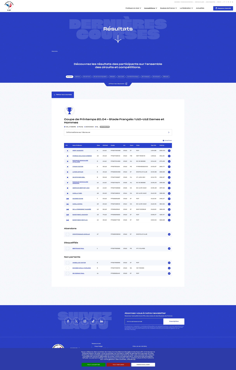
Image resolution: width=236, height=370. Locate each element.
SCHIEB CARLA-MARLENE (82, 268)
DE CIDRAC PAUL (78, 273)
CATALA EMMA (77, 204)
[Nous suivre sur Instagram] (228, 2)
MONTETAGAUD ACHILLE (81, 234)
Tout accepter (93, 364)
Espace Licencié (224, 8)
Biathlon (77, 76)
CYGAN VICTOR (78, 166)
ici (135, 329)
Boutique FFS (210, 2)
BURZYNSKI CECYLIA (80, 220)
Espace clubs (199, 2)
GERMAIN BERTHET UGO (81, 188)
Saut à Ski (121, 76)
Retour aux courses (64, 94)
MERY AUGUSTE (78, 150)
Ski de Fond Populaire (100, 76)
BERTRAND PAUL (78, 248)
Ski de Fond (86, 76)
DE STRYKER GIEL (79, 177)
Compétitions (149, 8)
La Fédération (185, 8)
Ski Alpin (69, 76)
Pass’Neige (98, 346)
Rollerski (112, 76)
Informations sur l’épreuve (78, 132)
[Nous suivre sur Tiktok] (230, 2)
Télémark (166, 76)
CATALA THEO (77, 193)
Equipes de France (167, 8)
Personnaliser (143, 364)
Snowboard (156, 76)
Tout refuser (118, 364)
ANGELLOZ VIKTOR (79, 262)
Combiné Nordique (133, 76)
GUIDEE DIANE (78, 198)
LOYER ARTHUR (78, 172)
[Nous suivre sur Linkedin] (232, 2)
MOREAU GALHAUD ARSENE (82, 156)
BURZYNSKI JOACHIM (80, 214)
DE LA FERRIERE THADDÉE (82, 209)
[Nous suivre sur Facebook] (224, 2)
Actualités (200, 8)
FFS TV (219, 2)
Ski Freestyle (146, 76)
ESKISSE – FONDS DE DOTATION (183, 2)
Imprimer (168, 140)
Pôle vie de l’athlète (140, 346)
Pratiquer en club (132, 8)
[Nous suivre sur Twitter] (226, 2)
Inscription (174, 321)
